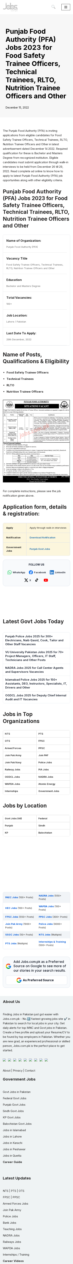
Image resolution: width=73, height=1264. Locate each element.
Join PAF (43, 755)
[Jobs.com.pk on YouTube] (46, 580)
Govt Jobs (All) (13, 818)
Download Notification (42, 537)
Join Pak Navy (13, 762)
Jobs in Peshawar (14, 1149)
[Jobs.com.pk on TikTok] (37, 580)
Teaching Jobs (12, 1229)
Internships (11, 791)
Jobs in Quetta (12, 1155)
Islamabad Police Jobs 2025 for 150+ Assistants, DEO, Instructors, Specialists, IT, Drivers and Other (36, 683)
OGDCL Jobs (12, 776)
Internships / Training (16, 1254)
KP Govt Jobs (12, 1117)
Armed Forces (13, 748)
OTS (7, 740)
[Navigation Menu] (65, 7)
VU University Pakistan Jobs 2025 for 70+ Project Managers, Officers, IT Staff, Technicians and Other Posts (34, 656)
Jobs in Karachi (12, 1143)
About (6, 1070)
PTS (40, 733)
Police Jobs (45, 762)
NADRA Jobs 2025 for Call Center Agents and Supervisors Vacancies (34, 670)
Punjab (9, 825)
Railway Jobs (12, 769)
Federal (42, 818)
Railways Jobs (12, 1242)
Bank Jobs (9, 1222)
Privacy (17, 1070)
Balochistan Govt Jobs (17, 1124)
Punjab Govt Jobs (40, 549)
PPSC (41, 748)
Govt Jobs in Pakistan (17, 1092)
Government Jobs (48, 791)
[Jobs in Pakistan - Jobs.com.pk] (10, 7)
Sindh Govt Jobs (13, 1111)
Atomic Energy (46, 784)
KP (6, 832)
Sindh (41, 825)
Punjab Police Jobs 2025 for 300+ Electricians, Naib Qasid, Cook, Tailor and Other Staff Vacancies (34, 640)
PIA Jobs (43, 769)
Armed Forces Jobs (15, 1203)
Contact (30, 1070)
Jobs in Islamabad (14, 1130)
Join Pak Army (13, 755)
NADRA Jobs (45, 776)
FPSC (41, 740)
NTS (7, 733)
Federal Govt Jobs (14, 1098)
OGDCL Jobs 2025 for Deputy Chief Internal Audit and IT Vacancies (35, 697)
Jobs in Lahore (12, 1136)
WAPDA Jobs (12, 784)
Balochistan (45, 832)
